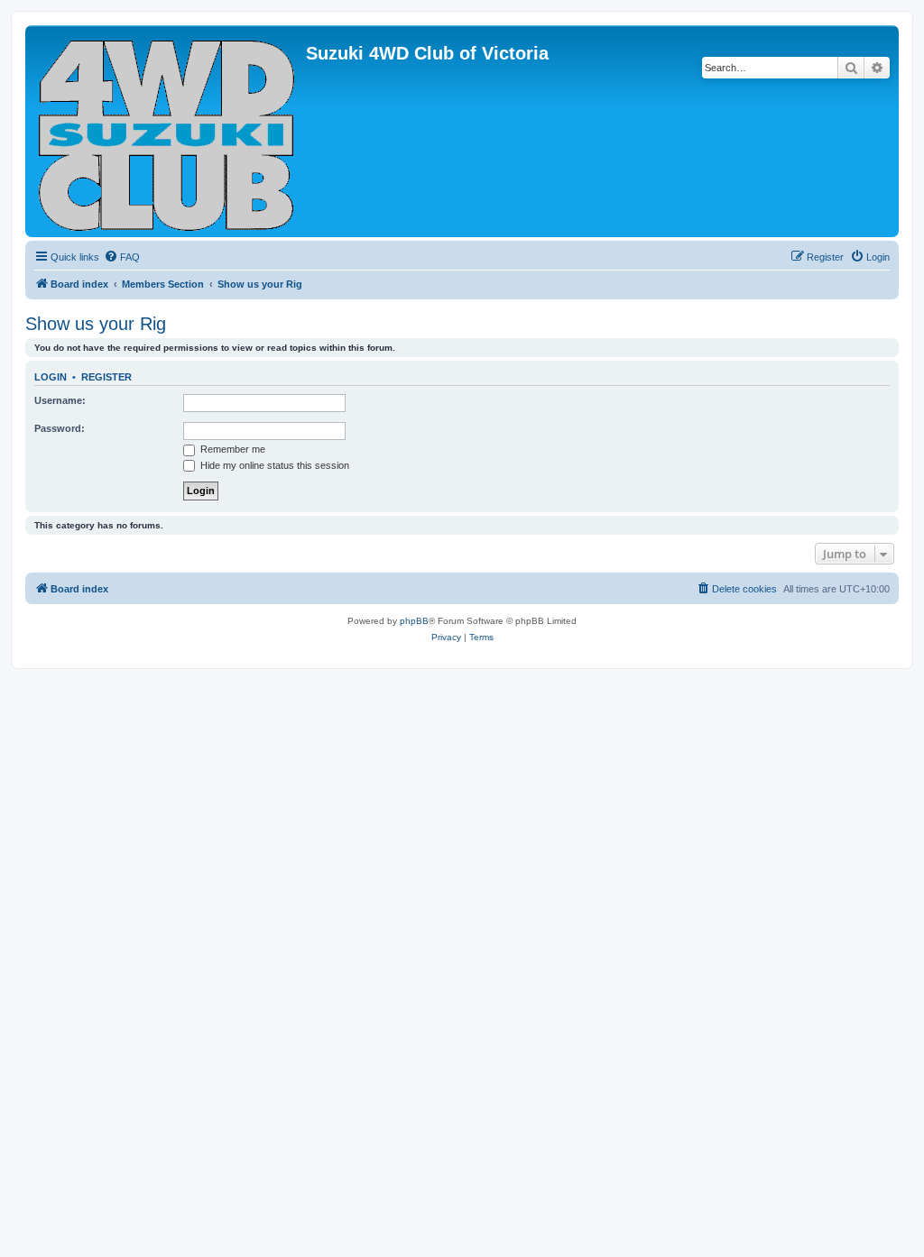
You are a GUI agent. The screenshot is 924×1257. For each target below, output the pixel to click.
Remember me (231, 449)
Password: (59, 428)
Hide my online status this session (273, 465)
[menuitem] (122, 257)
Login (50, 377)
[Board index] (168, 131)
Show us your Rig (95, 324)
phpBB (414, 621)
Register (106, 377)
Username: (60, 400)
